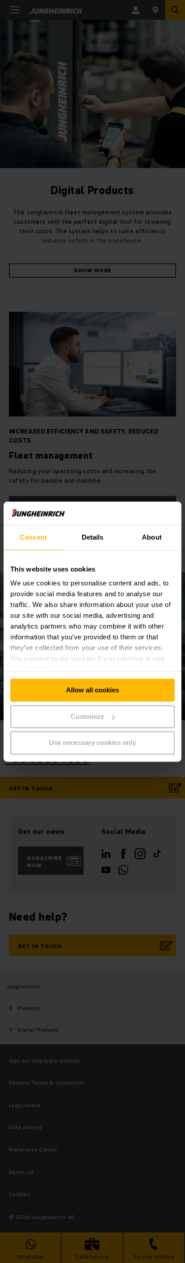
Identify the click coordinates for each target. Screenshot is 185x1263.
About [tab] (152, 537)
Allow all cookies (92, 690)
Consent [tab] (33, 537)
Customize (87, 716)
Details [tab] (93, 537)
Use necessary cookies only (92, 743)
